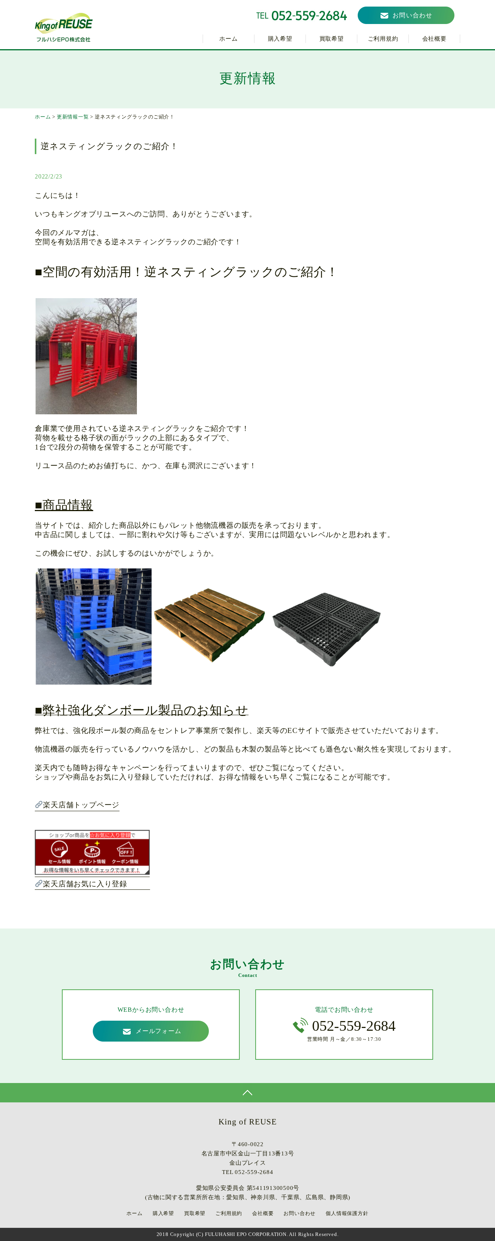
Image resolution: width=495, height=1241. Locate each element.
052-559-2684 (354, 1026)
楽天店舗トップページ (81, 805)
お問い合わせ (413, 15)
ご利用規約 (383, 39)
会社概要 (434, 39)
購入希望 (280, 39)
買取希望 (331, 39)
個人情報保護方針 (347, 1213)
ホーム (228, 39)
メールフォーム (158, 1031)
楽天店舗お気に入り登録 (96, 884)
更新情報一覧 (73, 117)
